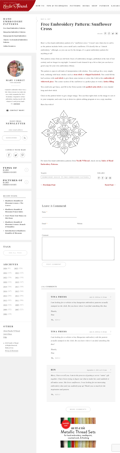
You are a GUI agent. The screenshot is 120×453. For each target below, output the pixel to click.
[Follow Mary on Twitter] (15, 155)
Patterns (75, 6)
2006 (5, 314)
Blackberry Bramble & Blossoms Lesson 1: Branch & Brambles (15, 224)
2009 (17, 305)
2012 (5, 300)
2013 (17, 296)
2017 (17, 287)
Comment (45, 235)
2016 (5, 291)
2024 (5, 273)
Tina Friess (59, 331)
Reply (57, 320)
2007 (17, 309)
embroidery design (51, 177)
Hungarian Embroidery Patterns (14, 32)
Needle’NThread (83, 160)
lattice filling (109, 81)
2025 (16, 268)
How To (40, 6)
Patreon (104, 6)
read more (17, 104)
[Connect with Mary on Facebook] (8, 155)
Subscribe (11, 138)
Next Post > (110, 185)
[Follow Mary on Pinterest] (22, 155)
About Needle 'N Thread (11, 331)
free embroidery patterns (76, 177)
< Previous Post (48, 185)
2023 (17, 273)
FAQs (5, 337)
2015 (17, 291)
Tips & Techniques (57, 6)
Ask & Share (7, 334)
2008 (5, 309)
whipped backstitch (92, 74)
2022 (5, 277)
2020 (5, 282)
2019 (17, 282)
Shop (95, 6)
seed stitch (59, 78)
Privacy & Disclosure (11, 351)
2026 (5, 268)
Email (44, 223)
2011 (17, 300)
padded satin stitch (93, 86)
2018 (5, 287)
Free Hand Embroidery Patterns (14, 28)
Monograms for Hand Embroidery (14, 36)
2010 (5, 305)
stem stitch (78, 74)
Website (79, 223)
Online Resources (9, 46)
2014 (5, 296)
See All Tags (15, 253)
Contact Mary (17, 110)
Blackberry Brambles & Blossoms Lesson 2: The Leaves (14, 203)
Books (86, 6)
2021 (17, 277)
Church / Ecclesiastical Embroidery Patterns (15, 41)
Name (44, 212)
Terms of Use (9, 348)
